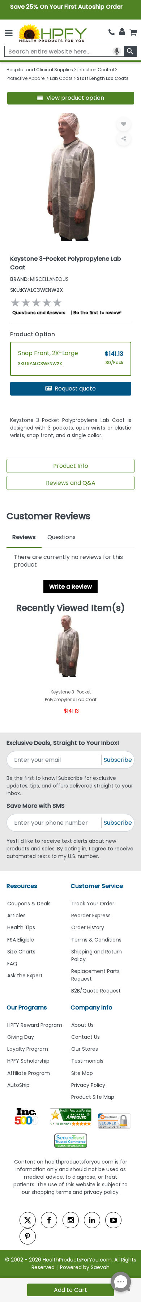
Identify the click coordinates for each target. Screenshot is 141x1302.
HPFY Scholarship (28, 1060)
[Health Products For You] (52, 33)
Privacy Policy (88, 1085)
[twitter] (28, 1220)
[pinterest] (28, 1236)
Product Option (32, 334)
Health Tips (21, 927)
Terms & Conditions (96, 939)
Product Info (70, 466)
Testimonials (87, 1060)
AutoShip (18, 1085)
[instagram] (71, 1220)
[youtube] (113, 1220)
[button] (70, 98)
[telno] (111, 32)
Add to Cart (70, 1290)
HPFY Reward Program (34, 1025)
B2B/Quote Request (96, 990)
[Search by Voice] (116, 51)
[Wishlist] (123, 124)
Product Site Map (92, 1097)
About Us (82, 1025)
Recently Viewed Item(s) (70, 608)
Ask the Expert (25, 975)
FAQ (12, 963)
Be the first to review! (97, 313)
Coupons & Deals (29, 903)
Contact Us (85, 1037)
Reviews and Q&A (70, 483)
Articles (16, 915)
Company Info (91, 1007)
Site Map (82, 1073)
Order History (87, 927)
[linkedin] (92, 1220)
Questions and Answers (38, 313)
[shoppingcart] (133, 32)
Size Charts (21, 951)
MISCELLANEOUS (39, 279)
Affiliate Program (28, 1073)
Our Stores (84, 1049)
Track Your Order (92, 903)
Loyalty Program (27, 1049)
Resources (22, 886)
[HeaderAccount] (122, 32)
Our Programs (27, 1007)
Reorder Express (91, 915)
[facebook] (49, 1220)
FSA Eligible (20, 939)
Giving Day (20, 1037)
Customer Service (96, 886)
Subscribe (118, 760)
